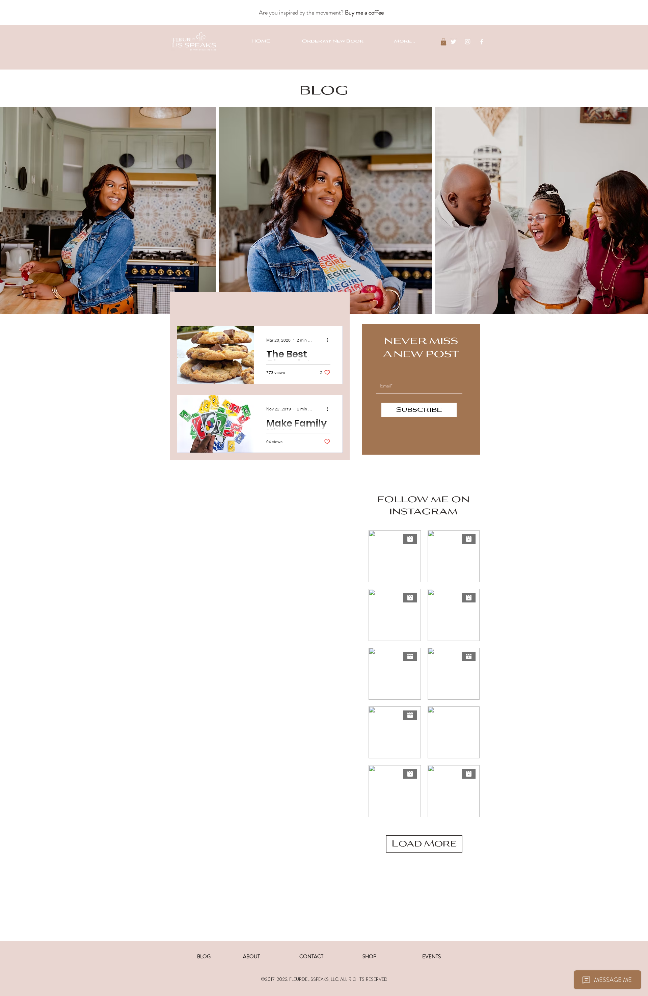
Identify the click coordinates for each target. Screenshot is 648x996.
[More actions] (329, 340)
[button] (443, 42)
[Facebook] (481, 41)
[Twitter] (453, 41)
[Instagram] (467, 41)
